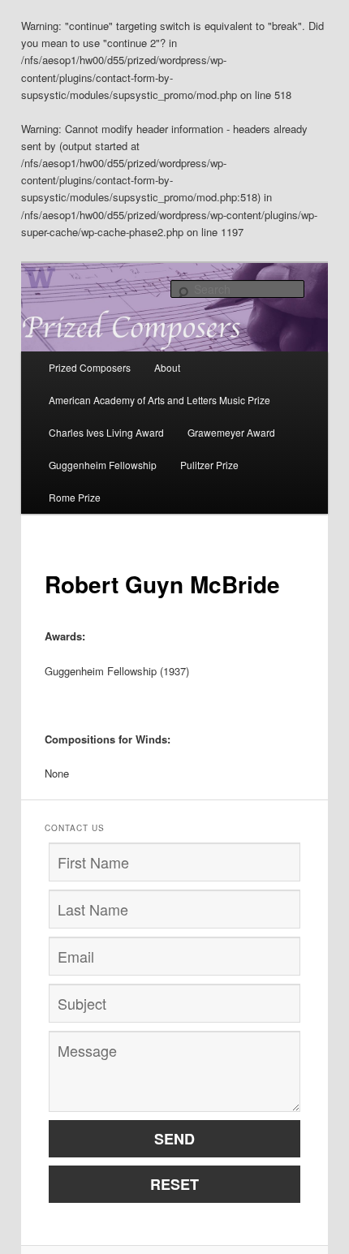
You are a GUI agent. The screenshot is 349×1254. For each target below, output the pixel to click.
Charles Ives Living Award (106, 432)
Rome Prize (75, 497)
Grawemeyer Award (231, 432)
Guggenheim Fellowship (103, 465)
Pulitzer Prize (209, 465)
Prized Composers (90, 367)
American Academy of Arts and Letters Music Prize (159, 400)
